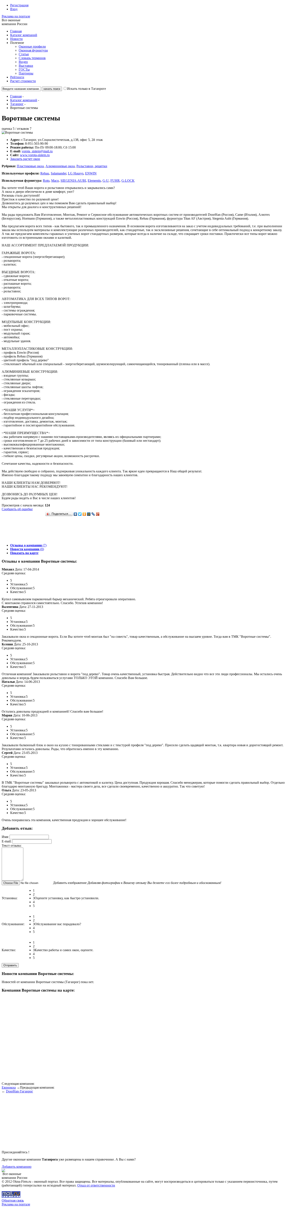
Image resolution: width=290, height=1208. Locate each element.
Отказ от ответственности (96, 1185)
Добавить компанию (16, 1166)
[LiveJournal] (93, 514)
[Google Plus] (98, 514)
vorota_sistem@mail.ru (37, 151)
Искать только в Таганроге (86, 88)
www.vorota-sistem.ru (35, 155)
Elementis (94, 180)
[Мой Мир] (89, 514)
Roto (46, 180)
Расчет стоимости (23, 81)
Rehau (44, 173)
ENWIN (91, 173)
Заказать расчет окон (25, 159)
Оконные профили (32, 46)
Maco (55, 180)
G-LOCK (128, 180)
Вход (13, 9)
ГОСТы (24, 69)
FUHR (115, 180)
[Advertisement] (79, 530)
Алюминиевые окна (60, 166)
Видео (23, 62)
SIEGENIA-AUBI (73, 180)
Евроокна (9, 1087)
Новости (16, 39)
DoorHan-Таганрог (19, 1091)
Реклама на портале (16, 16)
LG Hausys (75, 173)
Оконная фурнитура (33, 50)
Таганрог (17, 104)
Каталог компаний (23, 35)
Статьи (24, 54)
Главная (16, 31)
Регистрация (19, 5)
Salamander (58, 173)
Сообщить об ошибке (17, 509)
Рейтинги (17, 77)
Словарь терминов (32, 58)
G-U (106, 180)
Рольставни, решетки (91, 166)
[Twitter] (80, 514)
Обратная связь (13, 1200)
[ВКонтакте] (75, 514)
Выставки (26, 65)
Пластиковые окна (30, 166)
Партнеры (26, 73)
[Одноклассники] (84, 514)
